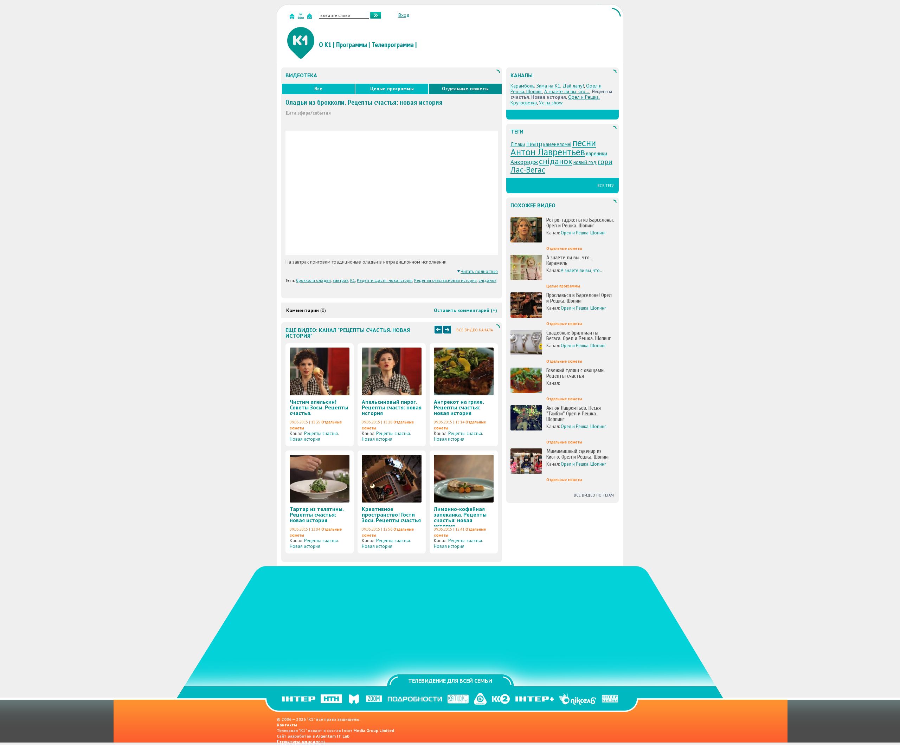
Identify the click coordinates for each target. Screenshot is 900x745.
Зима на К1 (548, 86)
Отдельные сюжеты (465, 88)
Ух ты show (550, 102)
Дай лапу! (573, 86)
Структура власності (301, 741)
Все (318, 88)
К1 (352, 280)
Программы (351, 44)
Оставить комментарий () (465, 310)
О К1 (325, 44)
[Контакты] (310, 17)
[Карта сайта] (302, 17)
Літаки (517, 144)
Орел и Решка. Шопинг (583, 233)
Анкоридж (524, 162)
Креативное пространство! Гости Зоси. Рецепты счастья (391, 514)
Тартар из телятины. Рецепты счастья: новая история (316, 514)
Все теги (606, 185)
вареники (596, 153)
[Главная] (293, 17)
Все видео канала (474, 330)
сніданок (487, 280)
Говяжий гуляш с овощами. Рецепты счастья (575, 373)
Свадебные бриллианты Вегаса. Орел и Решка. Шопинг (578, 336)
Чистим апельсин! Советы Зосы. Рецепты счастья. (319, 407)
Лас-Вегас (527, 169)
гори (605, 161)
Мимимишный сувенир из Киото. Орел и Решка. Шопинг (577, 454)
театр (534, 144)
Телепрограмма (393, 44)
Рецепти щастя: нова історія (384, 280)
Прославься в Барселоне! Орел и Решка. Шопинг (579, 298)
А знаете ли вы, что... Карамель (569, 260)
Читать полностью (479, 271)
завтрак (340, 280)
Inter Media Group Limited (368, 730)
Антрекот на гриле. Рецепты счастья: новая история (459, 407)
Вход (404, 15)
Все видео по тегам (594, 495)
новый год (585, 162)
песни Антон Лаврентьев (553, 147)
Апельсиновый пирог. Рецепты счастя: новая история (392, 407)
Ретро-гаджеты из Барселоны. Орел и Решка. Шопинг (580, 223)
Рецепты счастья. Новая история (314, 436)
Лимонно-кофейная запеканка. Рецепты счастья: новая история (460, 517)
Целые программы (392, 88)
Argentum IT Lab (332, 736)
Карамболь (522, 86)
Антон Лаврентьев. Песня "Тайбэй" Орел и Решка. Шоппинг (573, 413)
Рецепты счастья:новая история (445, 280)
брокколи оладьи (313, 280)
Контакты (287, 724)
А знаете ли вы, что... (567, 91)
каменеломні (557, 144)
